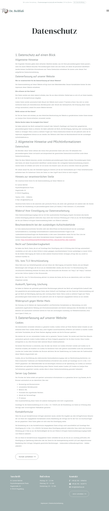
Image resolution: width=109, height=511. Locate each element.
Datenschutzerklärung (56, 503)
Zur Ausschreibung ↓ (79, 2)
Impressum (44, 503)
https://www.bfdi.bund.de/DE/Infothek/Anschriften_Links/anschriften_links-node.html (48, 240)
